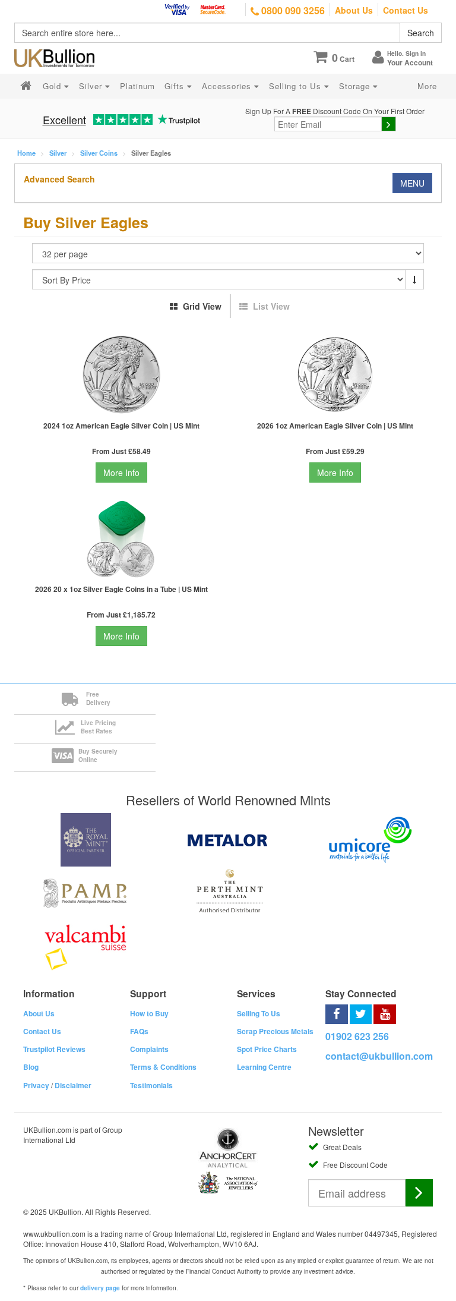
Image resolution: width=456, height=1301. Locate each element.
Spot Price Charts (267, 1049)
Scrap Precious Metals (275, 1031)
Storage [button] (356, 86)
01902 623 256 (357, 1036)
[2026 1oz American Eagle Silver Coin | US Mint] (335, 375)
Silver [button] (92, 86)
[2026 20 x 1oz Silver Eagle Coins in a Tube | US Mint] (121, 538)
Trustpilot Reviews (54, 1049)
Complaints (149, 1049)
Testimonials (151, 1085)
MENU (412, 183)
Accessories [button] (228, 86)
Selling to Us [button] (296, 86)
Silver (57, 152)
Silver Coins (99, 152)
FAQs (139, 1031)
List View (270, 306)
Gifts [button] (175, 86)
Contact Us (405, 10)
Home (26, 152)
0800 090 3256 (292, 10)
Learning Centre (264, 1066)
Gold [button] (53, 86)
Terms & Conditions (163, 1066)
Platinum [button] (137, 86)
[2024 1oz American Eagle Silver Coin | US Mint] (121, 375)
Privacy (36, 1085)
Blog (31, 1066)
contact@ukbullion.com (379, 1056)
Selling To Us (258, 1013)
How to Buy (149, 1013)
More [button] (427, 86)
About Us (354, 10)
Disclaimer (73, 1085)
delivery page (100, 1288)
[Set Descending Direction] (414, 279)
